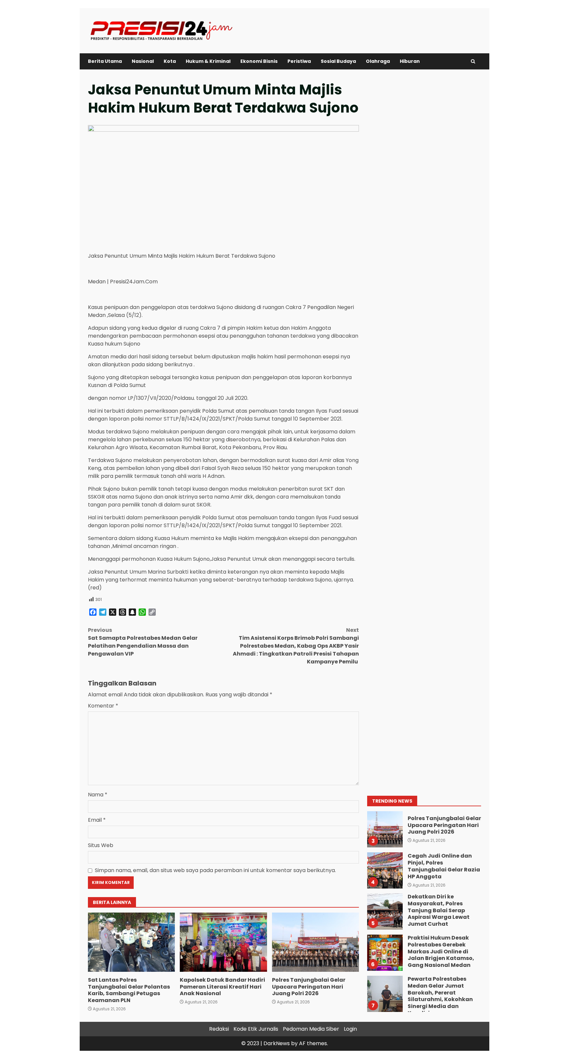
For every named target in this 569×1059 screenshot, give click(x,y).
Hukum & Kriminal (208, 61)
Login (350, 1029)
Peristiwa (299, 61)
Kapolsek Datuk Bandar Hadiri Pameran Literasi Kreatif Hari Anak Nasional (223, 942)
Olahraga (378, 61)
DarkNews (276, 1043)
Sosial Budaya (338, 61)
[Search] (473, 61)
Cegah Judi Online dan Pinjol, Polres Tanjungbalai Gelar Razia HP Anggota (384, 870)
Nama (97, 794)
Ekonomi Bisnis (259, 61)
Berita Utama (105, 61)
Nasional (143, 61)
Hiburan (410, 61)
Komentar (103, 706)
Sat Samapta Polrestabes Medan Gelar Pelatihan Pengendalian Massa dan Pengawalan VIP (143, 642)
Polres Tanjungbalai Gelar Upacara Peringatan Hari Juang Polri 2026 (315, 942)
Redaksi (219, 1029)
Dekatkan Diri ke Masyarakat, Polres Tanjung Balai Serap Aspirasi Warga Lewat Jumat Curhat (384, 911)
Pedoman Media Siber (311, 1029)
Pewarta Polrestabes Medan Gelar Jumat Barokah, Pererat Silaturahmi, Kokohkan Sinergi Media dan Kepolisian (384, 994)
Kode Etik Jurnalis (255, 1029)
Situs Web (100, 845)
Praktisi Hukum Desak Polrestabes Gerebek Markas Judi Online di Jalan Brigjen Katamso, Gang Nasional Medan (384, 953)
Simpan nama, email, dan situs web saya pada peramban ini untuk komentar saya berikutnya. (215, 870)
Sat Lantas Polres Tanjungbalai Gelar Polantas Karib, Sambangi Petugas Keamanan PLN (131, 942)
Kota (170, 61)
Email (97, 820)
